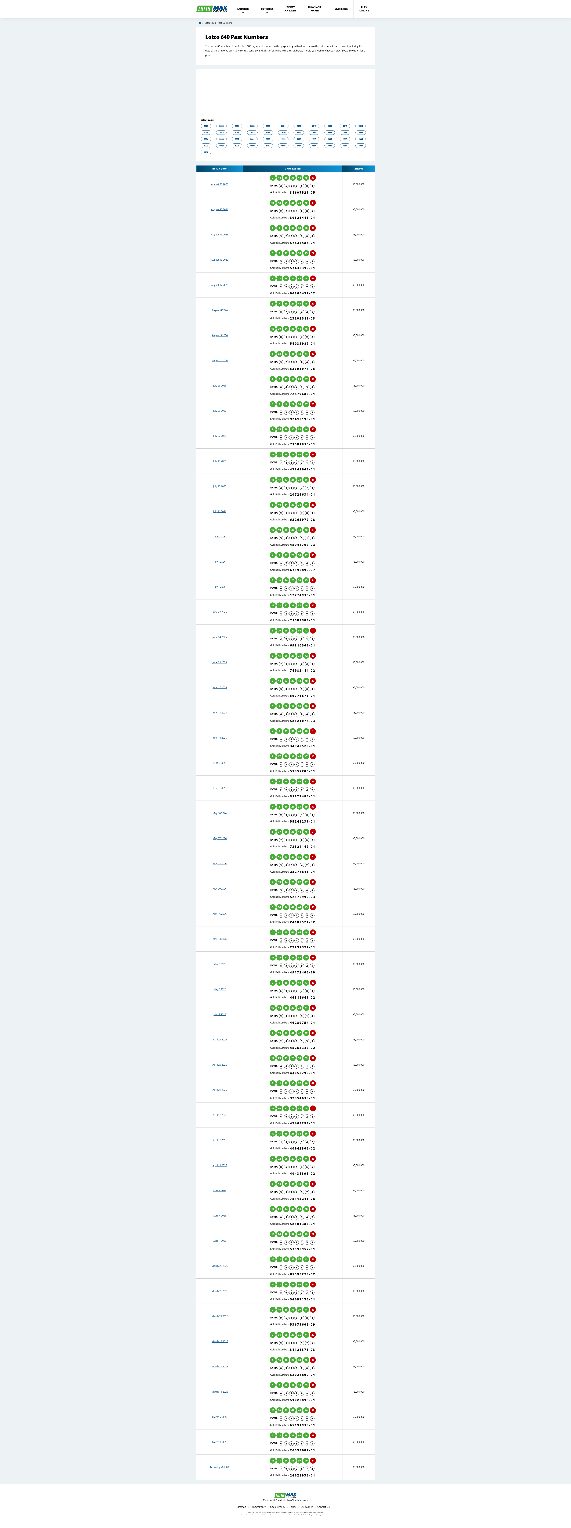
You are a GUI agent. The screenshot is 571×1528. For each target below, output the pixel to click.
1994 (361, 139)
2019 (314, 126)
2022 (268, 126)
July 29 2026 (219, 385)
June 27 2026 (220, 612)
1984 (345, 145)
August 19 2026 (219, 234)
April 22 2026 (219, 1089)
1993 (206, 145)
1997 (314, 139)
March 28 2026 (220, 1266)
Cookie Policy (277, 1507)
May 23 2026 (220, 863)
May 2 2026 (220, 1014)
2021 (283, 126)
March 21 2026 (220, 1316)
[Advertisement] (285, 96)
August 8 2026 (220, 310)
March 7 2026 (219, 1416)
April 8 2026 (219, 1190)
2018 (330, 126)
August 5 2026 (220, 335)
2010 (283, 132)
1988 (283, 145)
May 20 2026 (220, 888)
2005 (361, 132)
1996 (330, 139)
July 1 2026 (220, 586)
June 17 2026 (220, 687)
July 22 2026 (219, 436)
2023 (252, 126)
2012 (252, 132)
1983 (361, 145)
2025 (221, 126)
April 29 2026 (219, 1039)
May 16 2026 (220, 913)
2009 (299, 132)
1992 (221, 145)
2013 (237, 132)
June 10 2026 (220, 737)
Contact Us (323, 1507)
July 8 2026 (220, 536)
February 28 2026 (219, 1467)
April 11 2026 (219, 1165)
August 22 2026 (219, 209)
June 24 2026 (220, 637)
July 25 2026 (219, 410)
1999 (283, 139)
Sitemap (241, 1507)
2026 (206, 126)
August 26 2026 (219, 184)
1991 (237, 145)
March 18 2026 (220, 1341)
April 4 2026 (219, 1215)
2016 (361, 126)
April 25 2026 (219, 1064)
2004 (206, 139)
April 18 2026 (219, 1115)
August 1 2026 (220, 360)
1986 (314, 145)
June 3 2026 (219, 788)
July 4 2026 (220, 561)
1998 (299, 139)
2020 (299, 126)
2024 (237, 126)
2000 (268, 139)
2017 (345, 126)
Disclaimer (307, 1507)
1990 (252, 145)
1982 (206, 152)
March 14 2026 (220, 1366)
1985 (330, 145)
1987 (299, 145)
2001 (252, 139)
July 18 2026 (219, 461)
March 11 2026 (220, 1391)
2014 (221, 132)
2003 (221, 139)
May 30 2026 (220, 813)
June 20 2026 (220, 662)
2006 (345, 132)
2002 (237, 139)
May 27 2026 (220, 838)
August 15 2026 (219, 259)
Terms (293, 1507)
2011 (268, 132)
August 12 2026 (219, 285)
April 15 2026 (219, 1140)
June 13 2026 (220, 712)
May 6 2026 (220, 989)
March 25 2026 (220, 1291)
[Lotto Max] (200, 23)
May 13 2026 (220, 939)
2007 (330, 132)
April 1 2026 (219, 1240)
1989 (268, 145)
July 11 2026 (219, 511)
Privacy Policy (258, 1507)
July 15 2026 (219, 486)
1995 (345, 139)
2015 (206, 132)
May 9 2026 (220, 964)
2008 (314, 132)
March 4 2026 (219, 1442)
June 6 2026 (219, 763)
